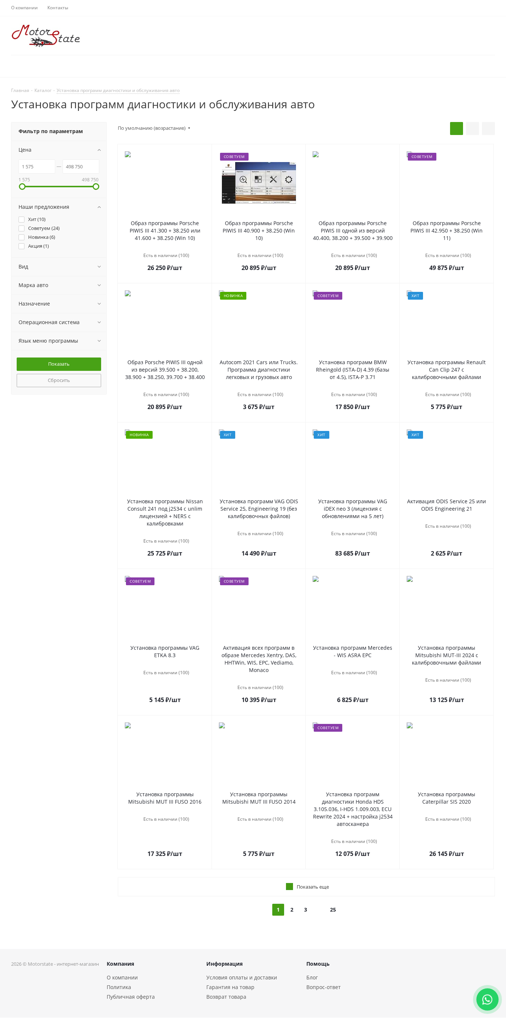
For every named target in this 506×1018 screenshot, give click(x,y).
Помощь (318, 963)
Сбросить (59, 380)
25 (333, 909)
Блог (312, 977)
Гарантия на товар (230, 987)
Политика (119, 987)
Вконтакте (469, 975)
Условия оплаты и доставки (241, 977)
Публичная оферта (131, 996)
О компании (122, 977)
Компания (120, 963)
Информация (224, 963)
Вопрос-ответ (323, 987)
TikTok (487, 975)
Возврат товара (226, 996)
